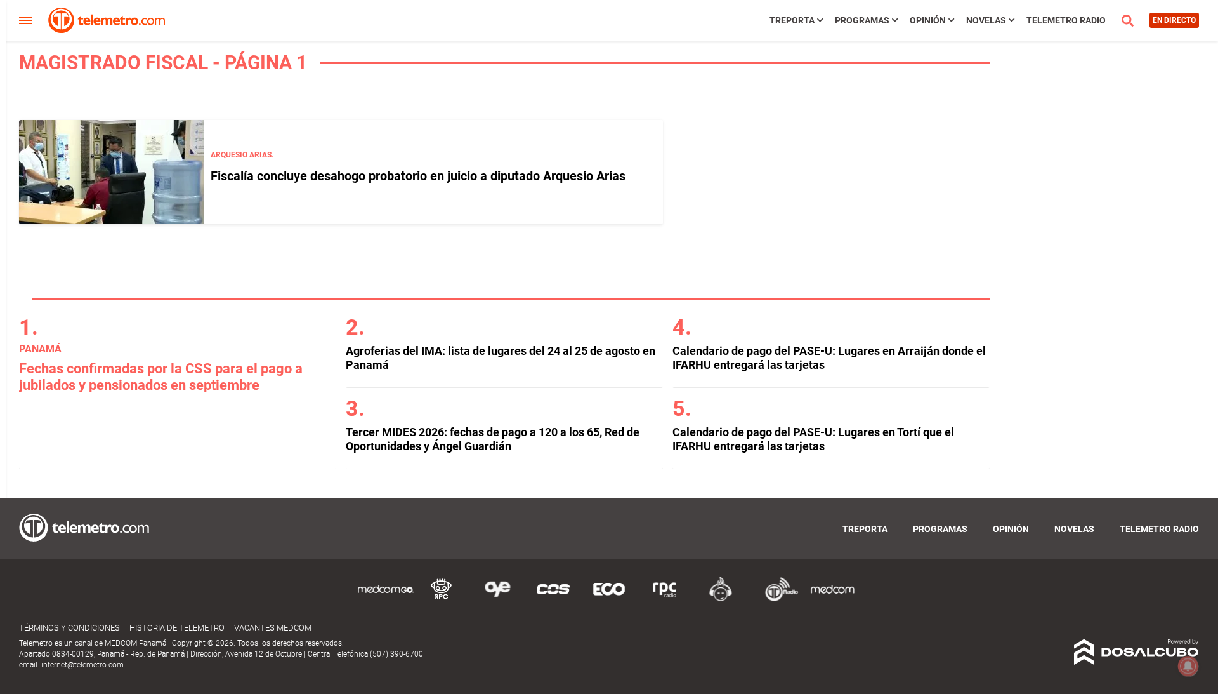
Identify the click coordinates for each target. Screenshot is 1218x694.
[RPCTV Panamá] (441, 599)
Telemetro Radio (1066, 20)
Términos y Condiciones (69, 627)
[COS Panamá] (553, 599)
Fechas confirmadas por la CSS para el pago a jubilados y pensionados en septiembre (161, 377)
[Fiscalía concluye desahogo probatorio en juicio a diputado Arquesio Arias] (111, 172)
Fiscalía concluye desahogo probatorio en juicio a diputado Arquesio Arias (418, 176)
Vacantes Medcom (272, 627)
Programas (862, 20)
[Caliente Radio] (721, 599)
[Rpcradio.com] (665, 599)
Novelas (986, 20)
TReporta (792, 20)
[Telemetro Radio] (776, 599)
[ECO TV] (609, 599)
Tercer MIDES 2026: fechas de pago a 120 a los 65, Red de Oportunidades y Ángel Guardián (492, 439)
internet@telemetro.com (82, 664)
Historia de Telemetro (177, 627)
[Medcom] (832, 599)
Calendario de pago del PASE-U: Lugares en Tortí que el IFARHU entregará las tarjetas (813, 439)
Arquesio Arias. (242, 154)
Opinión (928, 20)
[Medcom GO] (386, 599)
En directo (1174, 20)
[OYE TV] (497, 599)
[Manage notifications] (1188, 666)
